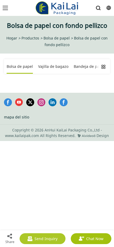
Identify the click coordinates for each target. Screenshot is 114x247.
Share (9, 241)
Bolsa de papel (56, 38)
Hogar (11, 38)
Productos (30, 38)
